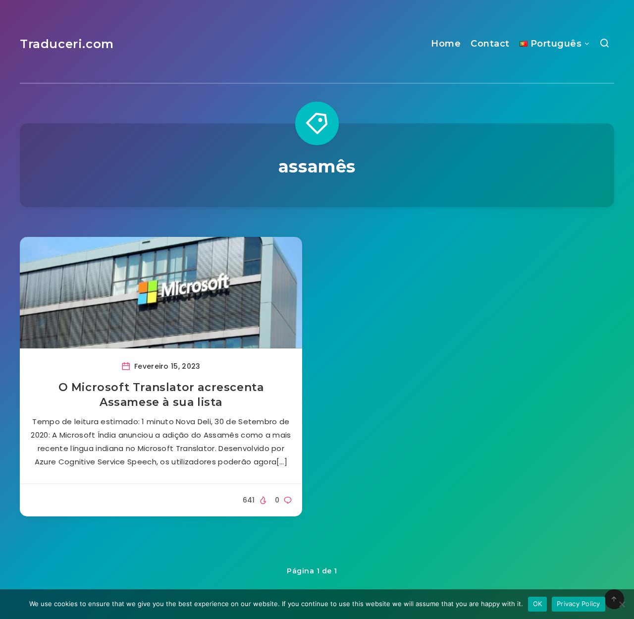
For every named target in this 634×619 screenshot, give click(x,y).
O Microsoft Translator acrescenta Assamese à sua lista (161, 395)
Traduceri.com (67, 44)
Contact (490, 43)
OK (537, 604)
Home (446, 43)
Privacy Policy (578, 604)
